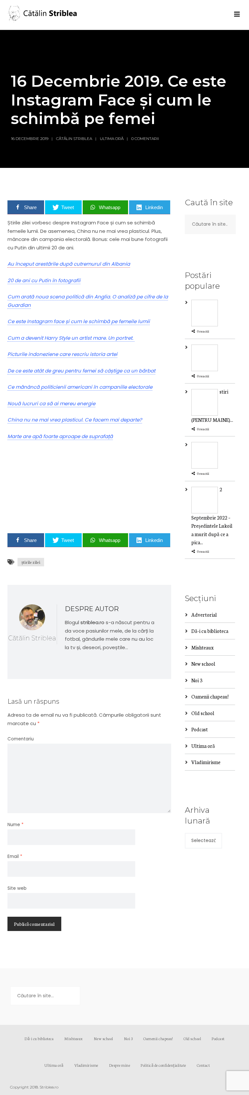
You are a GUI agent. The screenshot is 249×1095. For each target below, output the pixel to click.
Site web (17, 888)
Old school (202, 713)
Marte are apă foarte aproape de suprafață (60, 436)
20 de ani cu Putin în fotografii (43, 280)
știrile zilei (30, 562)
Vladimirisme (205, 762)
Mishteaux (202, 647)
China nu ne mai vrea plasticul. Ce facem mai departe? (74, 419)
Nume (15, 825)
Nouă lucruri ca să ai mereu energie (51, 403)
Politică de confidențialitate (163, 1065)
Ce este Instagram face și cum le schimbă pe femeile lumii (78, 321)
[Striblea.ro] (43, 15)
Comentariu (20, 739)
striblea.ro (92, 622)
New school (203, 663)
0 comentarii (145, 138)
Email (14, 856)
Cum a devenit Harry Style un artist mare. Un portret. (71, 337)
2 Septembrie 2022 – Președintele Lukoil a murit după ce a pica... (211, 516)
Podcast (199, 729)
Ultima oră (112, 138)
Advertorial (204, 614)
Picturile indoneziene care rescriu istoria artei (62, 354)
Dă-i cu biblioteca (209, 630)
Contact (203, 1065)
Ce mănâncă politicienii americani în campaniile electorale (79, 387)
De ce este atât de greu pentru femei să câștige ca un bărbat (81, 370)
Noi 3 (196, 680)
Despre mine (119, 1065)
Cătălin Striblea (74, 138)
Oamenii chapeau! (210, 696)
